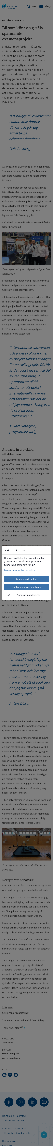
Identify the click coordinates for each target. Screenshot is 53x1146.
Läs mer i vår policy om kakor (19, 570)
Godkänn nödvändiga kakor (26, 587)
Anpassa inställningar (28, 595)
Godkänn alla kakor (26, 579)
